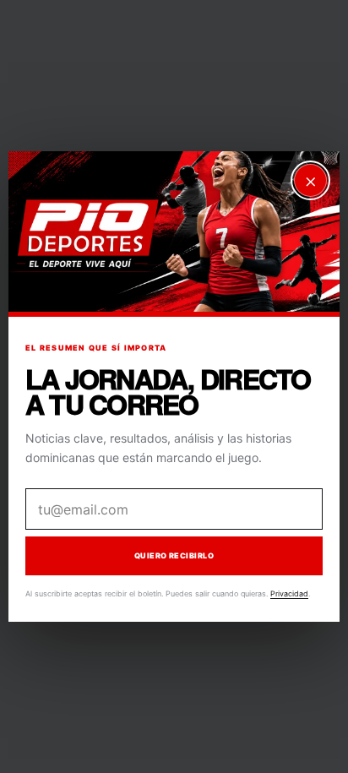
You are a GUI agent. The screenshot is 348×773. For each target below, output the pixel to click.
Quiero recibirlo (174, 556)
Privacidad (289, 593)
